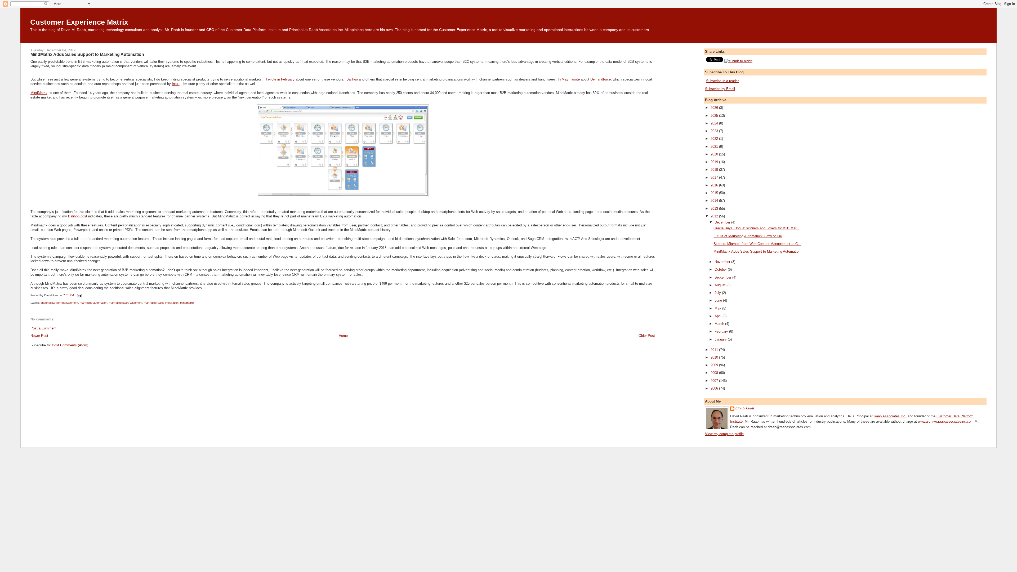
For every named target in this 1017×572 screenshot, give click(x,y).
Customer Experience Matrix (79, 22)
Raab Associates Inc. (890, 416)
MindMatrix (38, 93)
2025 (715, 116)
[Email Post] (79, 295)
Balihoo (352, 79)
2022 (715, 139)
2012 (715, 216)
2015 (715, 193)
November (723, 262)
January (721, 339)
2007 (715, 381)
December (723, 222)
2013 (715, 209)
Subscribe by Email (720, 89)
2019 (715, 162)
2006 (715, 388)
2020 (715, 154)
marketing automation (93, 302)
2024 (715, 123)
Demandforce (600, 79)
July (718, 293)
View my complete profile (724, 434)
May (718, 308)
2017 (715, 178)
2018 (715, 170)
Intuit (176, 84)
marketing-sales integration (161, 302)
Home (343, 336)
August (720, 285)
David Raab (744, 408)
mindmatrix (187, 302)
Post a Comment (43, 328)
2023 (715, 131)
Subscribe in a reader (722, 81)
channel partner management (59, 302)
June (719, 300)
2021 (715, 147)
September (723, 277)
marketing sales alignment (125, 302)
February (722, 331)
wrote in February (281, 79)
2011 (715, 350)
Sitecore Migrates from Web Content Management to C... (757, 244)
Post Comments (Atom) (70, 345)
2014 (715, 201)
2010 (715, 357)
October (721, 269)
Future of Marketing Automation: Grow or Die (747, 236)
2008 (715, 373)
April (718, 316)
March (720, 324)
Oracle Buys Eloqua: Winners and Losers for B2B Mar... (756, 228)
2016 (715, 185)
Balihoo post (77, 216)
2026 (715, 108)
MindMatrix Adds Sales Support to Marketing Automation (87, 54)
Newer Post (39, 336)
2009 (715, 365)
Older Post (647, 336)
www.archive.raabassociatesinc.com (946, 421)
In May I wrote (569, 79)
